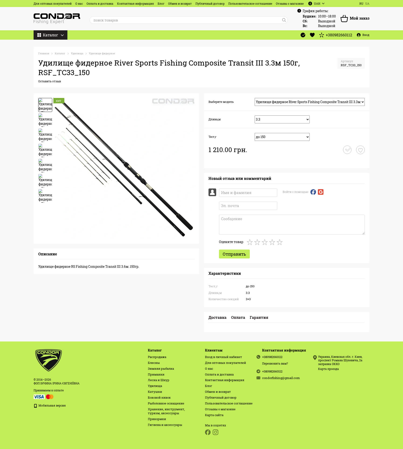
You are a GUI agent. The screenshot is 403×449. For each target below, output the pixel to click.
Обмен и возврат (180, 3)
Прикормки (157, 419)
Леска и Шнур (158, 380)
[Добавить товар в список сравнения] (347, 150)
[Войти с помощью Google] (320, 192)
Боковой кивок (159, 397)
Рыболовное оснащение (166, 403)
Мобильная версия (52, 405)
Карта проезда (328, 369)
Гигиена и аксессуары (165, 425)
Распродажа (157, 357)
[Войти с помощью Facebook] (313, 192)
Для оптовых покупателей (53, 3)
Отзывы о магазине (290, 3)
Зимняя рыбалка (161, 368)
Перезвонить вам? (275, 363)
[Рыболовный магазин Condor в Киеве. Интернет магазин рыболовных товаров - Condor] (49, 360)
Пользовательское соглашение (250, 3)
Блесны (154, 363)
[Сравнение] (303, 35)
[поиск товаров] (284, 20)
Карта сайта (214, 415)
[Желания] (312, 35)
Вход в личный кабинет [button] (223, 357)
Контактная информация (135, 3)
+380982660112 (339, 35)
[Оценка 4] (273, 242)
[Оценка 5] (280, 242)
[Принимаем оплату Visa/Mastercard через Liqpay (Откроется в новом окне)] (44, 396)
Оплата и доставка (100, 3)
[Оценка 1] (250, 242)
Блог (161, 3)
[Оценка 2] (258, 242)
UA (367, 3)
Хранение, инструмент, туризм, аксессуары (166, 411)
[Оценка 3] (265, 242)
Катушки (155, 392)
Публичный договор (210, 3)
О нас (79, 3)
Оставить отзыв (49, 81)
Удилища (155, 386)
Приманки (156, 374)
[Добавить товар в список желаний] (360, 150)
